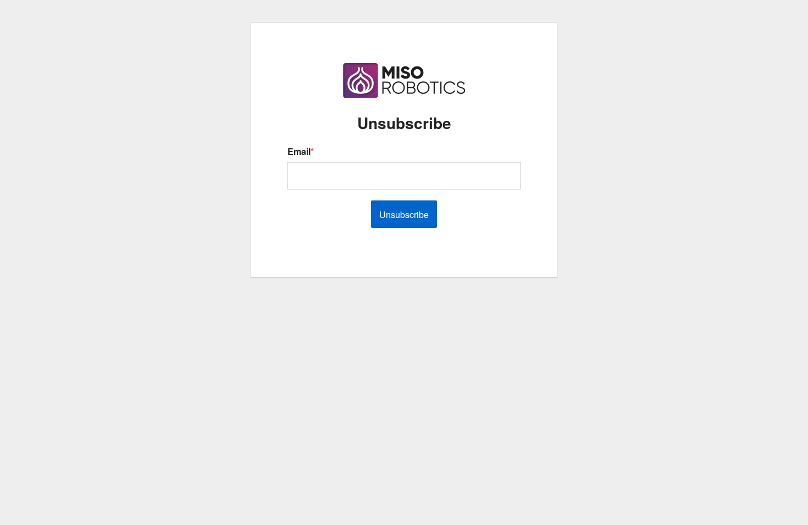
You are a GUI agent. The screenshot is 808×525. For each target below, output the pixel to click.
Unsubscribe (404, 214)
